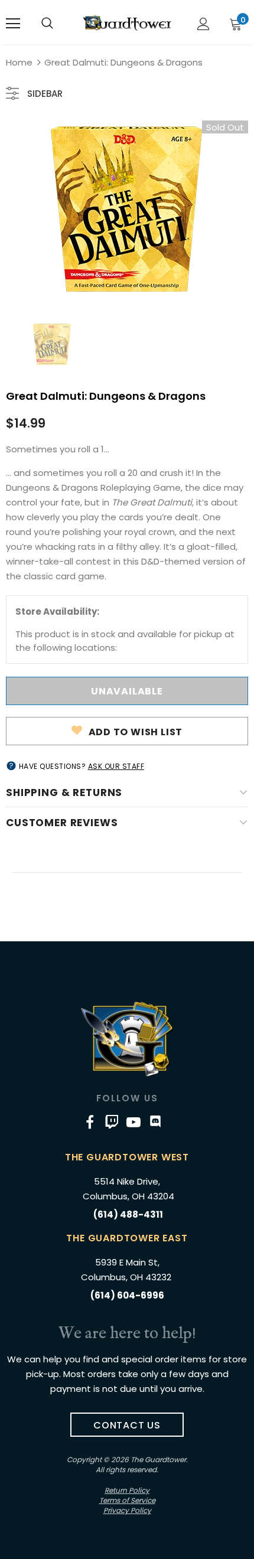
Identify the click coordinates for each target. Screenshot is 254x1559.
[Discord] (155, 1122)
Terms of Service (127, 1500)
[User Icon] (203, 24)
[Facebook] (89, 1122)
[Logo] (127, 23)
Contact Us (127, 1425)
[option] (127, 209)
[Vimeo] (111, 1122)
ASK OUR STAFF (116, 766)
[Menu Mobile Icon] (13, 24)
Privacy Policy (127, 1510)
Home (19, 62)
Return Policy (127, 1490)
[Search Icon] (47, 24)
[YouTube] (133, 1122)
